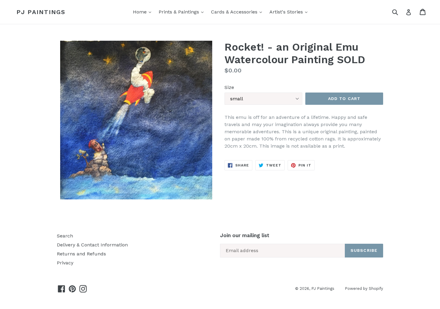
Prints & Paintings (180, 12)
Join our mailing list (244, 235)
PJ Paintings (41, 12)
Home (140, 12)
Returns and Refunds (81, 254)
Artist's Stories (286, 12)
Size (229, 87)
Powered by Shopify (364, 288)
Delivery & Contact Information (92, 245)
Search (65, 236)
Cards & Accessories (235, 12)
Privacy (65, 263)
